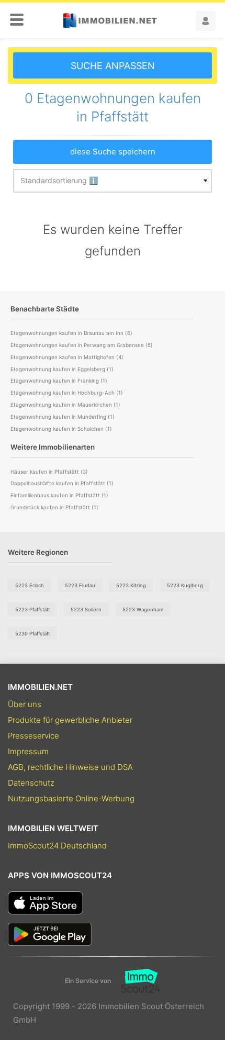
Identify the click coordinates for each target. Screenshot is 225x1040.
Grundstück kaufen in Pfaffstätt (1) (54, 507)
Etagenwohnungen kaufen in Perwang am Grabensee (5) (81, 345)
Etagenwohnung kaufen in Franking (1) (58, 380)
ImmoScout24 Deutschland (57, 846)
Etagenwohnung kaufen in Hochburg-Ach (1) (66, 392)
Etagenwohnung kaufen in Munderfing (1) (62, 416)
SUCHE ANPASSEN (113, 65)
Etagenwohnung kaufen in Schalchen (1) (61, 429)
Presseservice (33, 736)
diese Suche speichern (112, 151)
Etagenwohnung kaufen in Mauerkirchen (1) (65, 404)
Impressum (28, 751)
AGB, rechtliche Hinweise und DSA (70, 767)
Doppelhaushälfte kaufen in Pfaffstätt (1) (62, 483)
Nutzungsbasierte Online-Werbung (71, 798)
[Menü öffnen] (16, 20)
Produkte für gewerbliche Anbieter (70, 720)
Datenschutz (31, 783)
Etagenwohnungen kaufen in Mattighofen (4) (66, 357)
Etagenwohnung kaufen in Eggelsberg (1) (62, 369)
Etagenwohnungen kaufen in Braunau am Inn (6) (71, 333)
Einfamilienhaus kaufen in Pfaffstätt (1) (59, 495)
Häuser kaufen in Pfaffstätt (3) (49, 471)
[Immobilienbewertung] (136, 980)
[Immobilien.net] (110, 20)
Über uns (24, 704)
